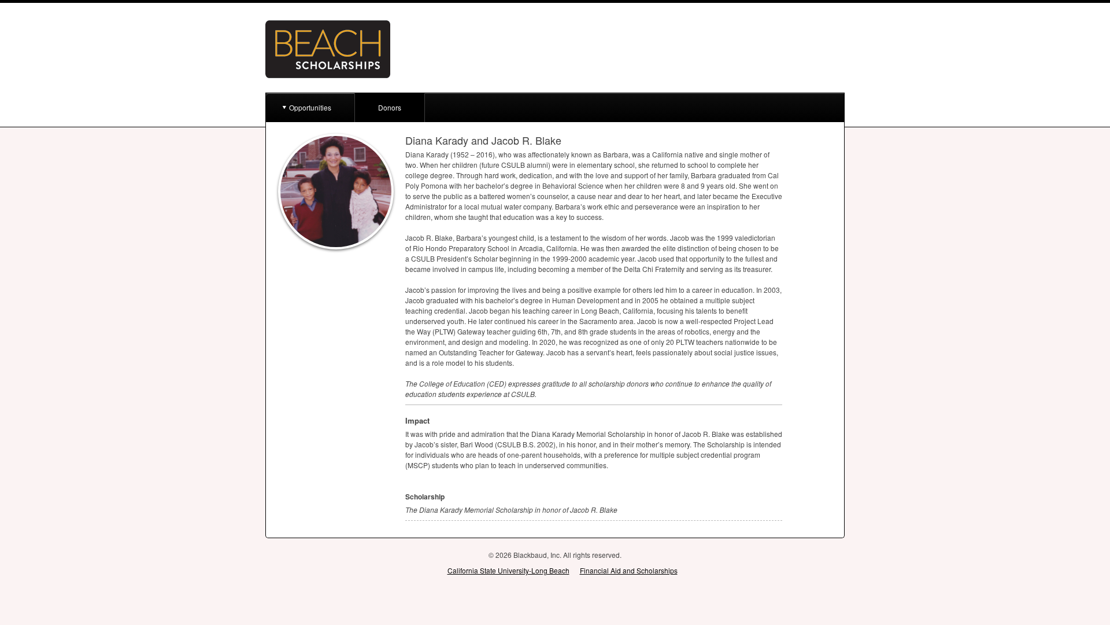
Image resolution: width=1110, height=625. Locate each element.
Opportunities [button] (310, 107)
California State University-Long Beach (508, 570)
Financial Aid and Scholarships (629, 570)
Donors (389, 107)
